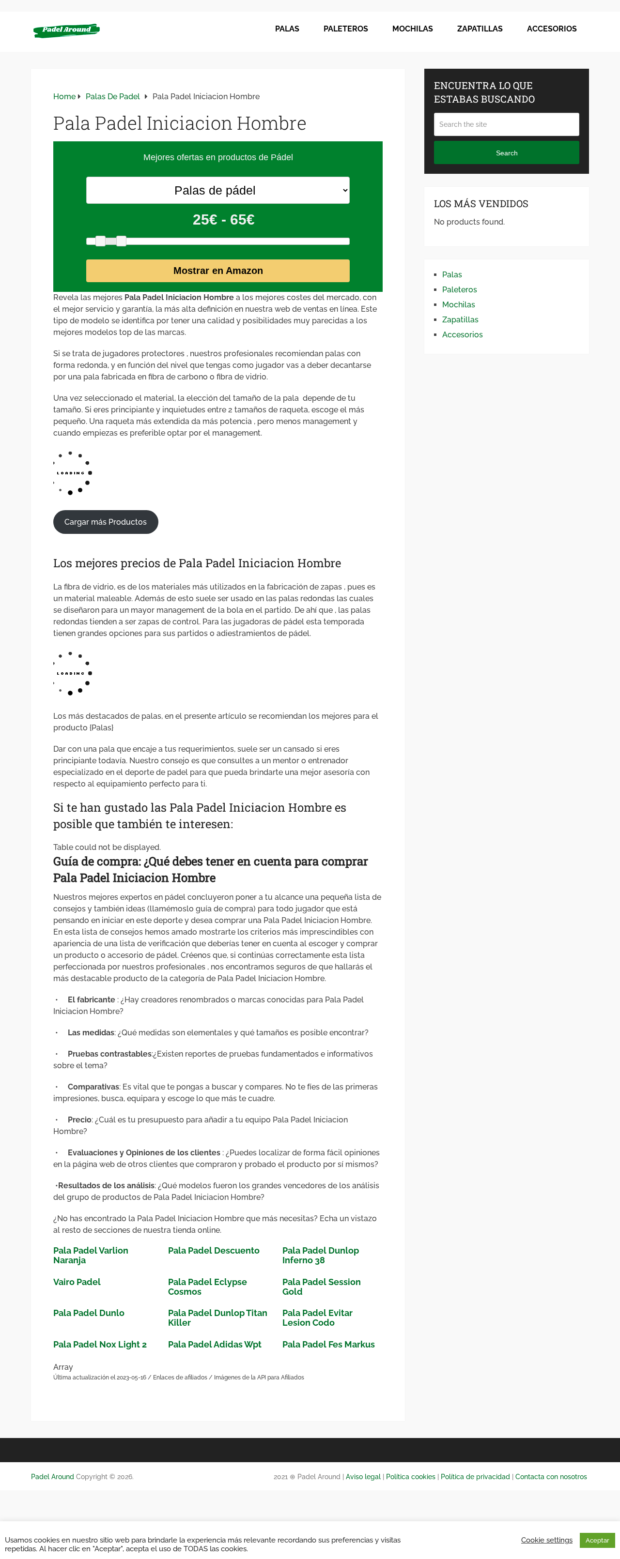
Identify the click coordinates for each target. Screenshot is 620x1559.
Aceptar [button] (597, 1540)
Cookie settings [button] (547, 1540)
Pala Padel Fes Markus (328, 1344)
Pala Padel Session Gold (321, 1287)
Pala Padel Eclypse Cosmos (207, 1287)
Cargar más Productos (105, 522)
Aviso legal (362, 1477)
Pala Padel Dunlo (88, 1313)
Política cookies (410, 1477)
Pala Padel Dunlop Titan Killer (217, 1318)
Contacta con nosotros (551, 1477)
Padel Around (52, 1477)
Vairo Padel (77, 1282)
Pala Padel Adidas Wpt (215, 1344)
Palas (287, 28)
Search (507, 153)
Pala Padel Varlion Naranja (90, 1255)
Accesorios (552, 28)
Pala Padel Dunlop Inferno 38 (320, 1255)
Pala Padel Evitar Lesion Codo (317, 1318)
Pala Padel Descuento (214, 1250)
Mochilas (412, 28)
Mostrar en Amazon (218, 270)
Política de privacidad (475, 1477)
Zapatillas (480, 28)
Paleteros (346, 28)
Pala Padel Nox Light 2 (100, 1344)
